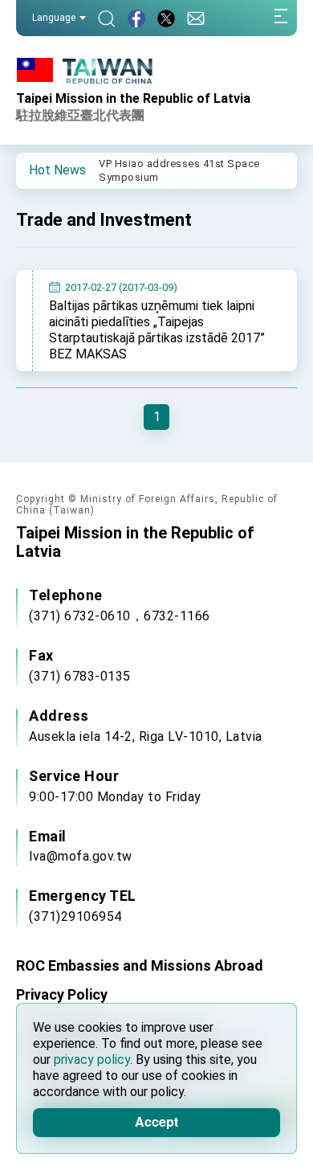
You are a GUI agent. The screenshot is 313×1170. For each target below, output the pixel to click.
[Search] (107, 18)
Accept (156, 1121)
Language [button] (53, 17)
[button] (40, 169)
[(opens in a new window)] (136, 18)
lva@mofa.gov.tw (80, 856)
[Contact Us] (196, 18)
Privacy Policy (62, 994)
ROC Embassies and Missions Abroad (139, 965)
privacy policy (92, 1059)
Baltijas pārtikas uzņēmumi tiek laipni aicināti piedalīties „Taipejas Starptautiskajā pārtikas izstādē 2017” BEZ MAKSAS (157, 330)
